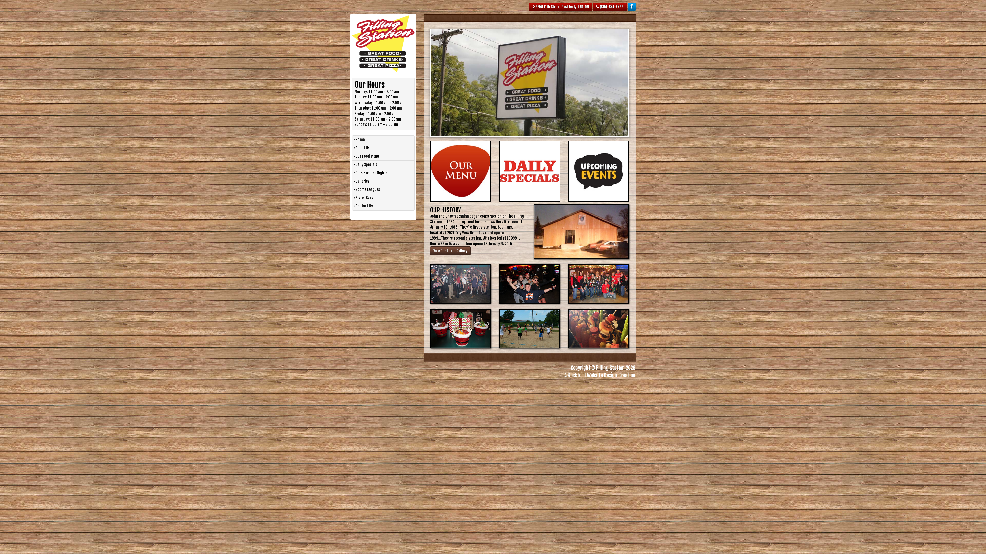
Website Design (602, 375)
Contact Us (364, 206)
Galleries (362, 181)
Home (360, 139)
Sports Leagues (367, 189)
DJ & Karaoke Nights (371, 172)
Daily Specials (366, 164)
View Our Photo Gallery (450, 251)
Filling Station (610, 368)
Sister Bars (364, 197)
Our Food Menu (367, 156)
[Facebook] (632, 7)
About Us (362, 147)
